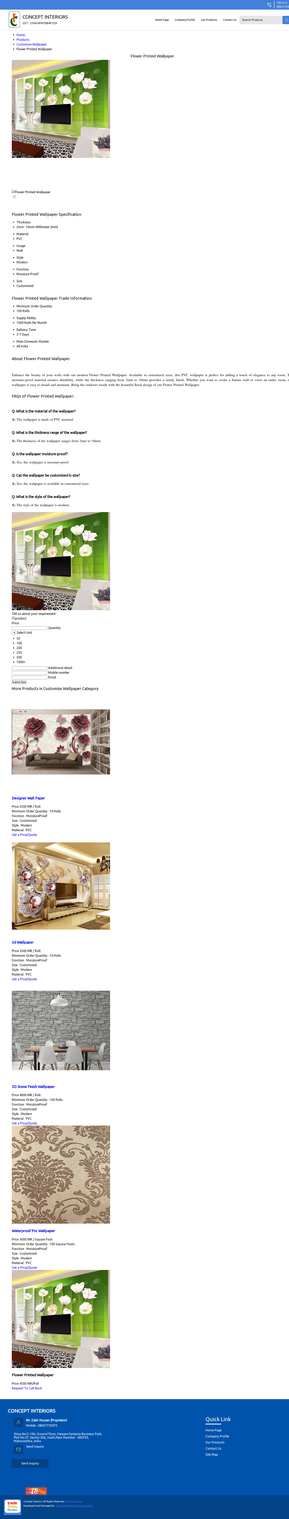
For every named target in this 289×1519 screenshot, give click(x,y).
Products (23, 39)
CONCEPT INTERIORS (45, 19)
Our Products (209, 19)
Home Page (162, 19)
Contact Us (230, 19)
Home (21, 35)
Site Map (211, 1454)
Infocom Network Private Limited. (74, 1505)
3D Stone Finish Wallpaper (33, 1087)
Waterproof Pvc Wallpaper (33, 1231)
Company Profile (185, 19)
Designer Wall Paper (28, 798)
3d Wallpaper (23, 942)
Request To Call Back (27, 1388)
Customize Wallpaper (32, 44)
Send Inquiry (35, 1446)
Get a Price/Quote (24, 834)
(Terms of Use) (74, 1501)
